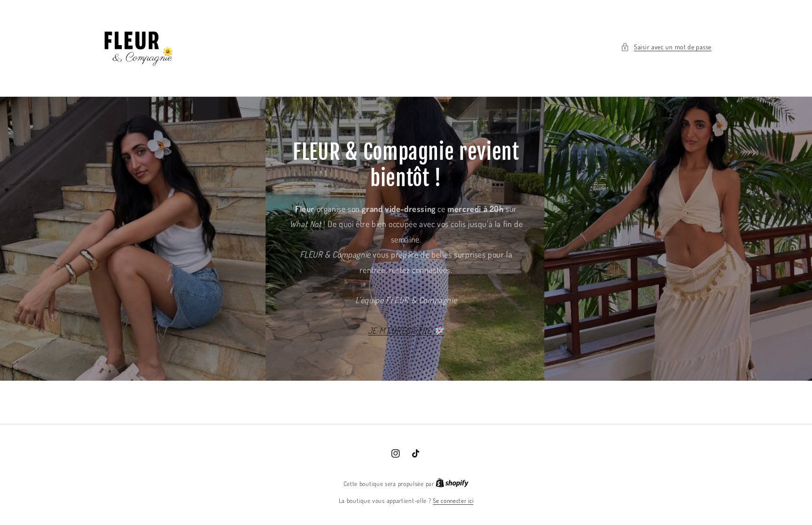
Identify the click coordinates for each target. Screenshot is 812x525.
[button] (666, 47)
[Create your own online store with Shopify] (452, 483)
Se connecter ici (453, 500)
